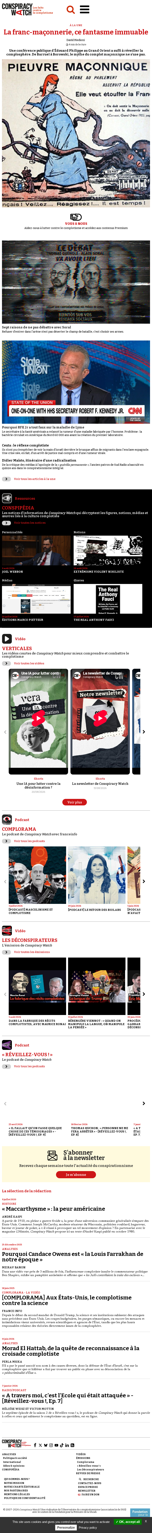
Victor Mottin (41, 1409)
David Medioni (75, 40)
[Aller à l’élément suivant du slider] (144, 732)
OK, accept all (129, 1521)
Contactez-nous (89, 1483)
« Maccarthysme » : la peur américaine (53, 1209)
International (12, 1462)
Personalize (66, 1527)
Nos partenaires (16, 1490)
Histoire (9, 1204)
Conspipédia (10, 1469)
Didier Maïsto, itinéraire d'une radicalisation (39, 460)
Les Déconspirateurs (90, 1469)
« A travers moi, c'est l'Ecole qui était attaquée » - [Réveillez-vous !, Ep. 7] (67, 1398)
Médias (7, 580)
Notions (79, 532)
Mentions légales (17, 1494)
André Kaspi (12, 1216)
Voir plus (74, 802)
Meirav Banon (14, 1267)
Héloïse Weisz (13, 1409)
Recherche (91, 1479)
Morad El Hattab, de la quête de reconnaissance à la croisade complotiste (70, 1351)
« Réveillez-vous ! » (89, 1465)
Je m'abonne (76, 1175)
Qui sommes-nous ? (16, 1479)
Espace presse (88, 1487)
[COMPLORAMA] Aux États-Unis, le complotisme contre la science (67, 1300)
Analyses (10, 1249)
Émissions (83, 1458)
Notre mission (14, 1483)
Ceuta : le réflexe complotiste (25, 445)
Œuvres (79, 580)
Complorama (85, 1462)
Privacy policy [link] (88, 1527)
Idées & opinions (14, 1465)
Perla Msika (12, 1361)
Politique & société (15, 1458)
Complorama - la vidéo (21, 1292)
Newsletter (86, 1490)
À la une (76, 25)
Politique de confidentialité (24, 1498)
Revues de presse (88, 1473)
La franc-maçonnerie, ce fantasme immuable (76, 32)
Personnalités (12, 532)
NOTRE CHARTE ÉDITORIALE (22, 1486)
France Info (12, 1311)
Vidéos (81, 1454)
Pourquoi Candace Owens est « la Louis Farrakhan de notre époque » (72, 1257)
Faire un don (90, 1494)
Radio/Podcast (14, 1390)
